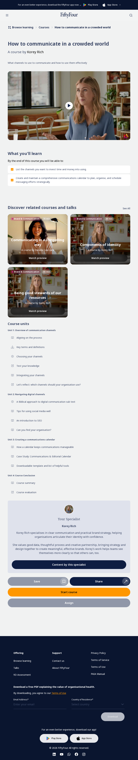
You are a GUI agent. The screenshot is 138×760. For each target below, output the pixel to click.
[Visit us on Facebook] (76, 754)
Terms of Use (58, 693)
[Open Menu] (7, 15)
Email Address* (21, 699)
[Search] (131, 15)
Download (113, 716)
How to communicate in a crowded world (83, 27)
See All (126, 208)
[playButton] (69, 105)
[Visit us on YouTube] (62, 754)
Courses (44, 27)
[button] (100, 581)
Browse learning (22, 27)
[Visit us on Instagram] (84, 754)
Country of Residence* (82, 699)
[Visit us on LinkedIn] (54, 754)
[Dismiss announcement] (120, 5)
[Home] (69, 15)
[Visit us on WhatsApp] (69, 754)
